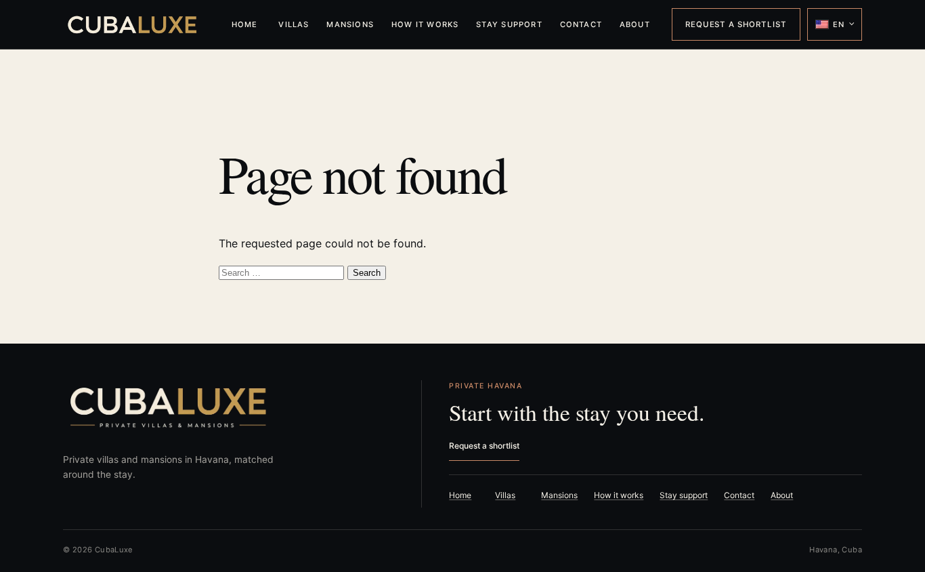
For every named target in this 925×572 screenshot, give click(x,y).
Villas (293, 24)
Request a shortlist (735, 24)
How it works (425, 24)
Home (245, 24)
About (635, 24)
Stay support (509, 24)
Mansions (350, 24)
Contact (581, 24)
